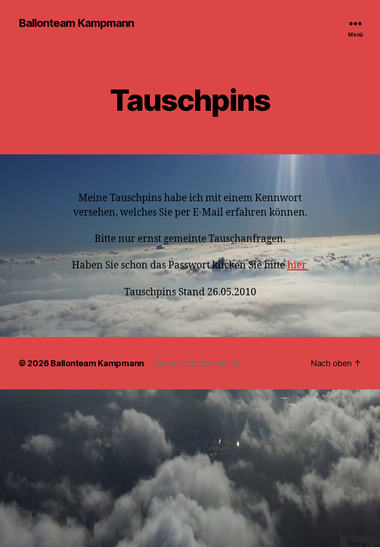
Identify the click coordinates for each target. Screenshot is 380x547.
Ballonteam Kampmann (76, 23)
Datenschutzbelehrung (198, 363)
